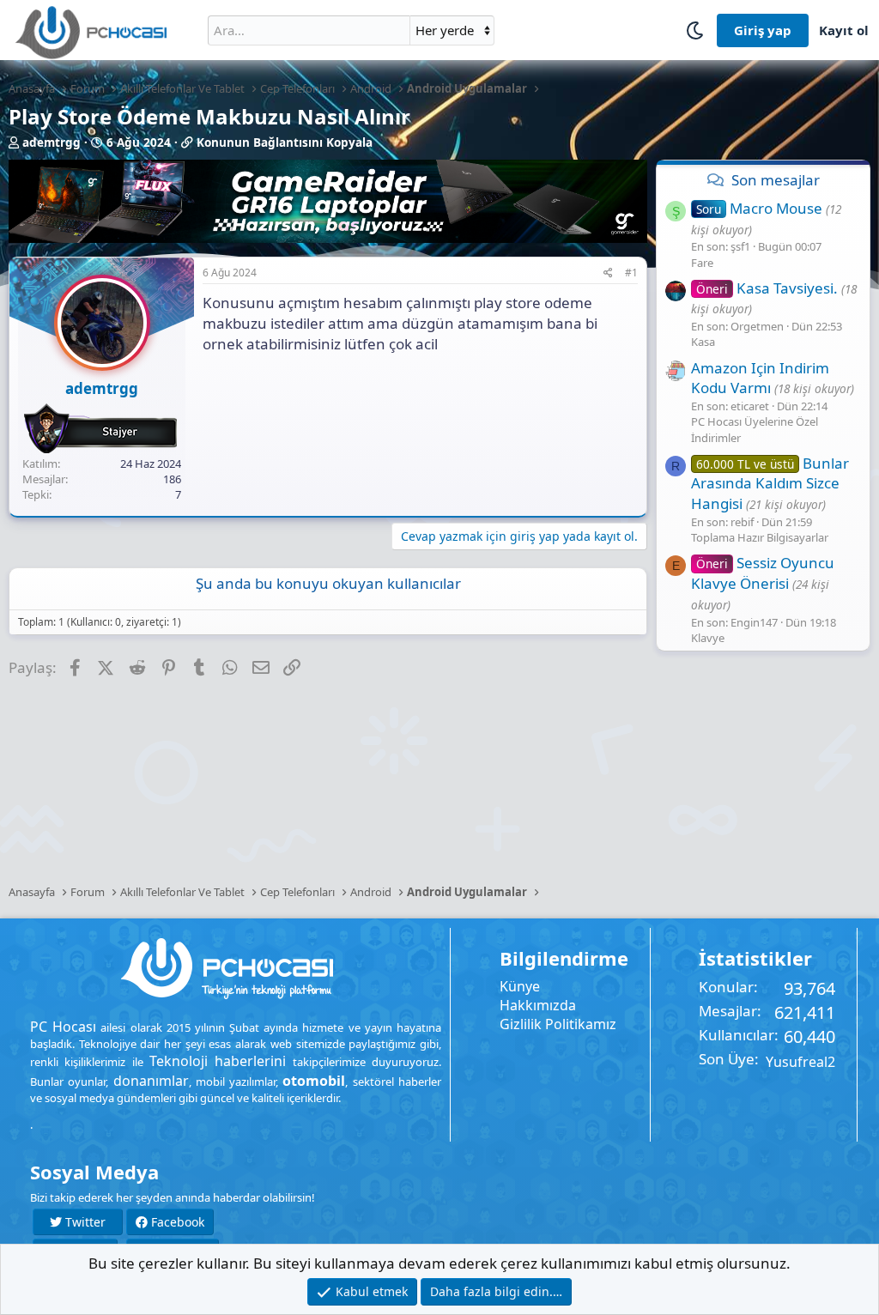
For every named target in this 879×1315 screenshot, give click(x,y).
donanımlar (151, 1080)
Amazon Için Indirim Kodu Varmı (760, 378)
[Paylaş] (608, 273)
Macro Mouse (759, 208)
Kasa (703, 341)
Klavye (707, 637)
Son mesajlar (775, 180)
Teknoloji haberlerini (217, 1060)
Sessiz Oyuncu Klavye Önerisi (762, 573)
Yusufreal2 (800, 1061)
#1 (631, 272)
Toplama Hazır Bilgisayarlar (759, 537)
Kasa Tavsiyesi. (767, 288)
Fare (702, 262)
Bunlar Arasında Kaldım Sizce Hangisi (770, 483)
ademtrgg (51, 142)
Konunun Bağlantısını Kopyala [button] (285, 142)
